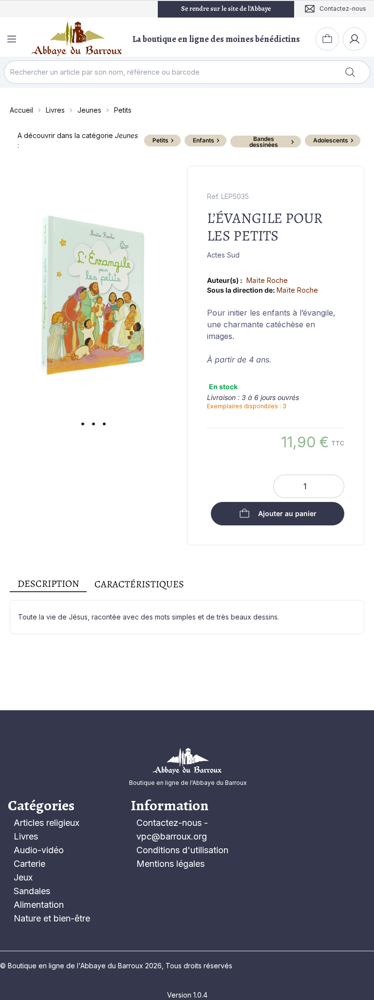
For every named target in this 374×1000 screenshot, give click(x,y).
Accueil (21, 110)
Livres (55, 110)
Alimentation (39, 905)
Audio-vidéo (39, 850)
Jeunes (89, 110)
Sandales (32, 891)
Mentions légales (170, 864)
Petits (122, 110)
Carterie (29, 864)
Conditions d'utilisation (182, 850)
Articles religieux (46, 823)
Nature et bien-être (52, 918)
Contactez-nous (169, 823)
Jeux (23, 877)
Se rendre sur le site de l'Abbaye (226, 8)
